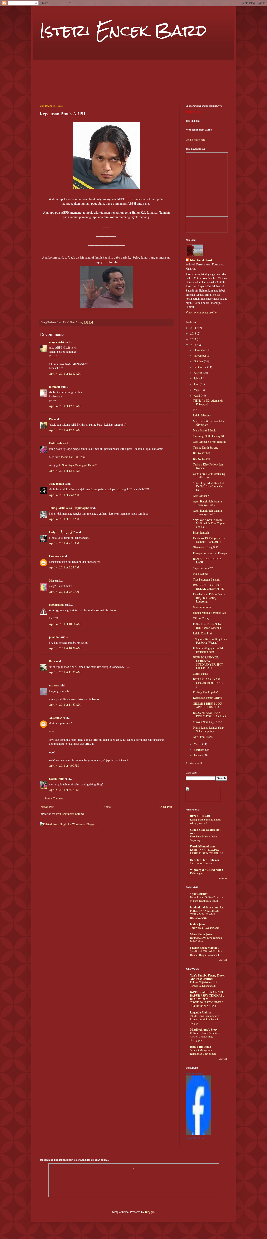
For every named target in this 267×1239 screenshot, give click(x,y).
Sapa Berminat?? (203, 568)
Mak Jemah (56, 483)
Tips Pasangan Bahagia (206, 579)
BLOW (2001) (201, 453)
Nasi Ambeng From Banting (209, 442)
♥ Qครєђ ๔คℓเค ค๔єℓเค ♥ (206, 869)
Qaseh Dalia (56, 778)
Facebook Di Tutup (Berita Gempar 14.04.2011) (209, 540)
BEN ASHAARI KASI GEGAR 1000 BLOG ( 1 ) (209, 682)
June (197, 384)
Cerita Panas (200, 674)
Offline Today (201, 618)
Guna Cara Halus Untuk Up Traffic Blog (209, 475)
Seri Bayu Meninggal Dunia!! (79, 465)
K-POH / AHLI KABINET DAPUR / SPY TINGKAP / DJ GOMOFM (207, 995)
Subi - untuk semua (201, 863)
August (198, 373)
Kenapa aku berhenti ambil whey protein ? (205, 821)
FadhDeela (55, 443)
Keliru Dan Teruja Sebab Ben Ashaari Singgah (207, 626)
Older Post (166, 807)
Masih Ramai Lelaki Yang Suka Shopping (208, 729)
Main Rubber (200, 574)
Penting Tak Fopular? (205, 692)
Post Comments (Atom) (70, 814)
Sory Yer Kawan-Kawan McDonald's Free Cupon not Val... (209, 523)
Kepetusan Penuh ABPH (207, 698)
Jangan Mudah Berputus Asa (209, 613)
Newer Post (47, 807)
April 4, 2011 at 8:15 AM (64, 519)
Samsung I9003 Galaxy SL (209, 436)
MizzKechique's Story (204, 1029)
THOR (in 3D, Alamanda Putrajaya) (208, 402)
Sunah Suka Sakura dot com (205, 831)
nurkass (54, 685)
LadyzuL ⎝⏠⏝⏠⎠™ (62, 532)
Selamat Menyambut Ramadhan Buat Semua (203, 1051)
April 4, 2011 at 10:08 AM (65, 624)
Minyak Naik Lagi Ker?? (207, 722)
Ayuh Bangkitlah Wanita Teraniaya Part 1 (207, 512)
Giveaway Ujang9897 (205, 547)
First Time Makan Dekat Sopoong (204, 838)
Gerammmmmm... (204, 607)
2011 (193, 345)
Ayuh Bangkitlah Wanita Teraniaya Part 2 (207, 503)
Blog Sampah (201, 532)
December (200, 350)
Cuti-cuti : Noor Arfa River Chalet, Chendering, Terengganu (205, 1036)
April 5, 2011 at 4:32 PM (64, 790)
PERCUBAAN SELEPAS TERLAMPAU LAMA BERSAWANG (204, 914)
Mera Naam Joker (201, 934)
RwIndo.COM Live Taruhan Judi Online (206, 939)
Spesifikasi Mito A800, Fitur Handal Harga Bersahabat (206, 952)
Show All (223, 878)
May (197, 390)
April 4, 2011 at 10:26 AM (65, 648)
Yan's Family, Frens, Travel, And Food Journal (207, 977)
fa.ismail (54, 386)
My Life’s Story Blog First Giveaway (209, 423)
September (200, 367)
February (199, 750)
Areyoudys (55, 717)
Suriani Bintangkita (195, 1073)
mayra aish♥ (56, 342)
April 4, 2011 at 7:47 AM (64, 495)
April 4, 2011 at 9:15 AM (64, 543)
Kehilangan (196, 873)
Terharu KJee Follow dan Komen (208, 466)
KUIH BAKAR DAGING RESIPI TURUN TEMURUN (206, 851)
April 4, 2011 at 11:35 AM (65, 672)
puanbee (54, 637)
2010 (193, 763)
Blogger (149, 1212)
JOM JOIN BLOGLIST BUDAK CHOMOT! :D (208, 587)
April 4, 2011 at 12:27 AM (65, 471)
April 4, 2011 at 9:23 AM (64, 567)
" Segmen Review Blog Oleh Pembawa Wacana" (210, 640)
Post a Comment (54, 798)
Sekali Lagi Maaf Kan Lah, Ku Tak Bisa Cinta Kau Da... (209, 486)
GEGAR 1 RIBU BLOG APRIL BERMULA (207, 705)
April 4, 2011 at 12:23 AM (65, 406)
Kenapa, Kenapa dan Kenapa (210, 553)
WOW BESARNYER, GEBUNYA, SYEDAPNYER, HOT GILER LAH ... (208, 662)
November (200, 356)
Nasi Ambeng (201, 496)
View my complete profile (201, 312)
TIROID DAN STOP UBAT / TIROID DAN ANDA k (206, 1004)
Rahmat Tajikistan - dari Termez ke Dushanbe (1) (203, 984)
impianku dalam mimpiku (207, 907)
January (199, 755)
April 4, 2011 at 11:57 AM (65, 704)
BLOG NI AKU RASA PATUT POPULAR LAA (209, 714)
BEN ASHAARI (200, 816)
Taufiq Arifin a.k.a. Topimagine (69, 508)
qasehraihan (56, 604)
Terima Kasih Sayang (205, 447)
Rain (52, 661)
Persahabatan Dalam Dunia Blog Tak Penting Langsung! (209, 597)
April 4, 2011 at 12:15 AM (65, 373)
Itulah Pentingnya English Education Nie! (208, 650)
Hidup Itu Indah (200, 1046)
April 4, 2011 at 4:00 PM (64, 765)
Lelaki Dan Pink (202, 633)
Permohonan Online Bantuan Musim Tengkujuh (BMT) (206, 899)
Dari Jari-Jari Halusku (204, 860)
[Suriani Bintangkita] (198, 1134)
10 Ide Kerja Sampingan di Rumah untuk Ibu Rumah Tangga (205, 1019)
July (196, 378)
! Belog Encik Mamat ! (204, 947)
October (199, 361)
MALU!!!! (199, 410)
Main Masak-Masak (204, 430)
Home (107, 807)
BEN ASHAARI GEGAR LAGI (208, 560)
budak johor (198, 924)
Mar (51, 580)
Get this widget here (195, 139)
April (197, 395)
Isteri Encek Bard (123, 30)
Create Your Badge (195, 1138)
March (198, 744)
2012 (193, 339)
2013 (193, 333)
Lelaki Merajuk (202, 415)
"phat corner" (199, 894)
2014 (193, 328)
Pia (51, 419)
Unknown (55, 556)
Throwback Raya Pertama (204, 928)
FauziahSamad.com (202, 846)
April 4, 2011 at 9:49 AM (64, 592)
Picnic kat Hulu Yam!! (74, 457)
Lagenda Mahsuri (201, 1012)
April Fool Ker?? (203, 737)
